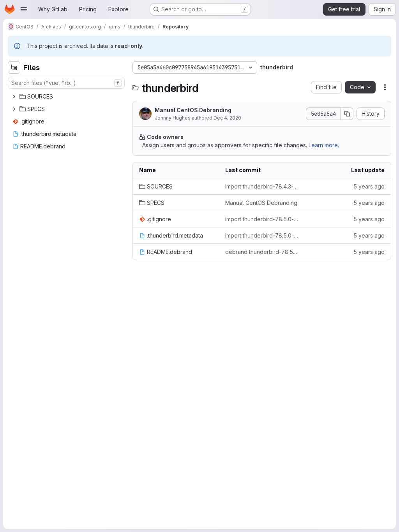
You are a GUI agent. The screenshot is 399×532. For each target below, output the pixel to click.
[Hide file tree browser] (14, 67)
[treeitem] (67, 96)
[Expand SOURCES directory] (14, 96)
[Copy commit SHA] (347, 113)
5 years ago (369, 186)
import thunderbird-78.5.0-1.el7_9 (262, 219)
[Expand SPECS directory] (14, 109)
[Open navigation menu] (24, 9)
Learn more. (324, 145)
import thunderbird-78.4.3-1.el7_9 (262, 186)
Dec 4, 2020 (227, 118)
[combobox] (66, 83)
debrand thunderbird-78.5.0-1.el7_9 (262, 251)
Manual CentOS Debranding (193, 110)
